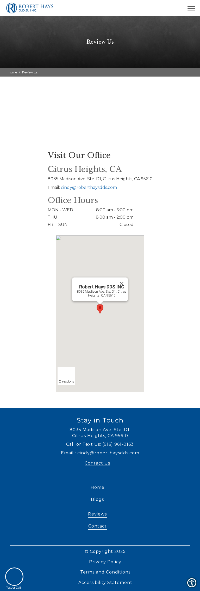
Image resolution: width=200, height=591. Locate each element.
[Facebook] (101, 478)
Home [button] (12, 72)
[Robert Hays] (29, 8)
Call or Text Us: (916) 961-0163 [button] (100, 444)
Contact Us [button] (97, 463)
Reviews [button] (97, 514)
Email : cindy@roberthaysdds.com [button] (100, 452)
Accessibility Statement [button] (105, 582)
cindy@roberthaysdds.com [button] (89, 187)
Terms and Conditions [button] (105, 572)
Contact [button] (97, 526)
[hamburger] (193, 7)
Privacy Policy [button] (105, 561)
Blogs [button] (97, 499)
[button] (166, 7)
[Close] (121, 283)
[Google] (92, 478)
